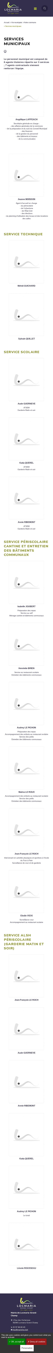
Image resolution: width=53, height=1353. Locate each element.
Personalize (26, 1348)
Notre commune (30, 22)
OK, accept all (17, 1342)
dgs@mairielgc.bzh (20, 1330)
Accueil (6, 22)
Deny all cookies (37, 1342)
